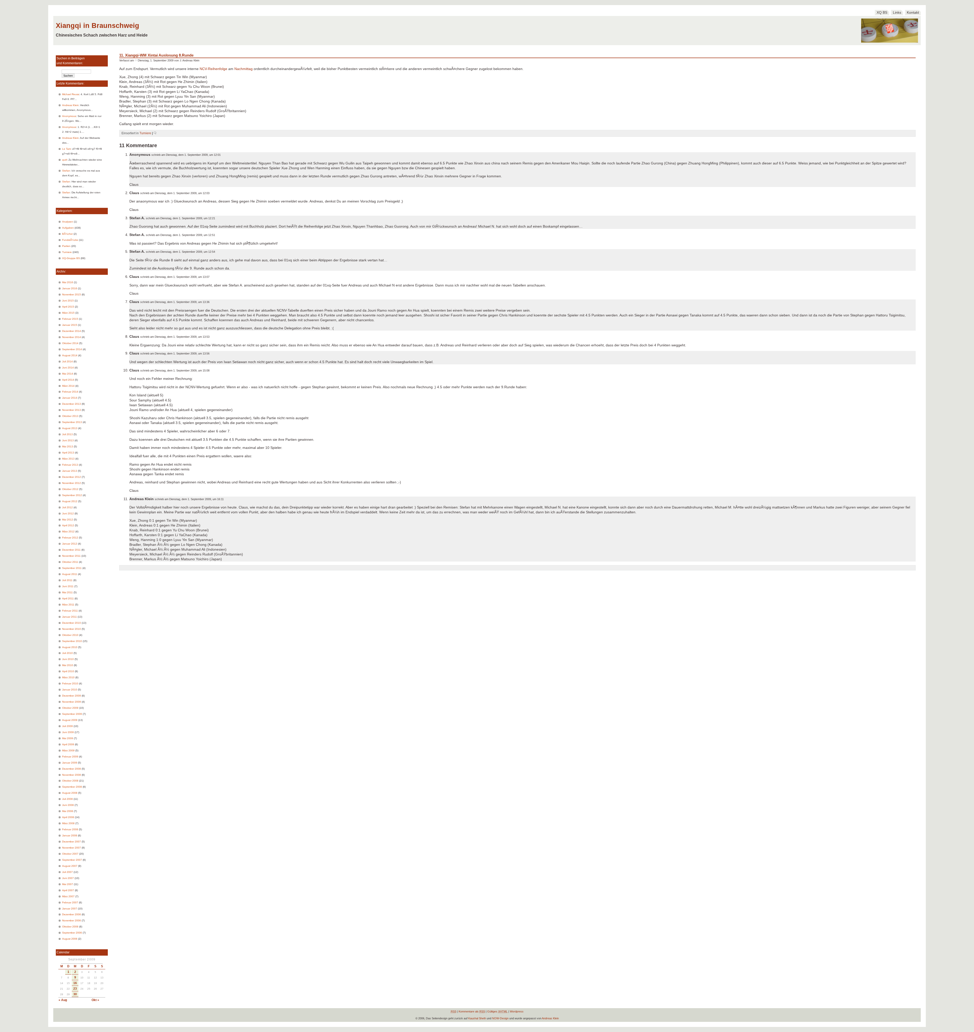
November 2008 (71, 774)
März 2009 (68, 750)
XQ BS (882, 12)
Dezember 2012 (71, 477)
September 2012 (72, 495)
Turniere (67, 252)
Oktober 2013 (70, 416)
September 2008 (72, 786)
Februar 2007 (70, 902)
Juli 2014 (67, 361)
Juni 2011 (68, 586)
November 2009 (71, 701)
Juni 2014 (68, 367)
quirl (64, 159)
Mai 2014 (67, 373)
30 (75, 994)
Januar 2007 (69, 908)
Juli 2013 (67, 434)
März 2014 (68, 385)
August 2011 (69, 574)
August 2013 (69, 428)
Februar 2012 (70, 537)
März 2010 (68, 677)
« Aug (63, 1000)
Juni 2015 (68, 300)
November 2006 (71, 920)
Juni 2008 (68, 805)
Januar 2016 (69, 288)
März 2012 (68, 531)
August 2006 (69, 938)
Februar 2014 (70, 391)
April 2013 (68, 452)
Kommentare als (472, 1011)
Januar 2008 (69, 835)
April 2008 (68, 817)
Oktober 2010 (70, 635)
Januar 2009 (69, 762)
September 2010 (72, 641)
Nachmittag (243, 69)
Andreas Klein (70, 105)
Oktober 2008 (70, 780)
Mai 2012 (67, 519)
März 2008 (68, 823)
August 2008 (69, 792)
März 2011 (68, 604)
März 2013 (68, 458)
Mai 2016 (67, 282)
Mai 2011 (67, 592)
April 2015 (68, 306)
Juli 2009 (67, 726)
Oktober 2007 (70, 853)
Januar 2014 (69, 397)
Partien (66, 246)
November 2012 (71, 483)
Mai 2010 (67, 665)
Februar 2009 (70, 756)
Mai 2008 (67, 811)
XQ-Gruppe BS (71, 258)
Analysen (67, 221)
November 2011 (71, 555)
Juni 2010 (68, 659)
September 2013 (72, 422)
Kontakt (913, 12)
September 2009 (72, 714)
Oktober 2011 (70, 562)
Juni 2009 (68, 732)
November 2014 (71, 337)
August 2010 (69, 647)
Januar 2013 (69, 470)
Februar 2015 (70, 318)
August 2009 (69, 720)
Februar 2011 (70, 610)
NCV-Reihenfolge (213, 69)
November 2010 (71, 629)
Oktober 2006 (70, 926)
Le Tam (66, 148)
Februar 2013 (70, 464)
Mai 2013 (67, 446)
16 (75, 983)
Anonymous (69, 116)
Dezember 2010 (71, 622)
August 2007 (69, 866)
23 (75, 988)
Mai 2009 (67, 738)
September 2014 (72, 349)
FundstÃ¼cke (70, 240)
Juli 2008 (67, 799)
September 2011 (72, 568)
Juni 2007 (68, 878)
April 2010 (68, 671)
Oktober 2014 (70, 343)
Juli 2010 (67, 653)
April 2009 (68, 744)
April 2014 (68, 379)
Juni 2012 (68, 513)
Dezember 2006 (71, 914)
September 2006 (72, 932)
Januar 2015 (69, 325)
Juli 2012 (67, 507)
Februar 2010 (70, 683)
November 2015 (71, 294)
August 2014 (69, 355)
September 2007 (72, 859)
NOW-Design (500, 1018)
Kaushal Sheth (477, 1018)
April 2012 (68, 525)
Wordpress (517, 1011)
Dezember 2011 (71, 549)
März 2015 (68, 312)
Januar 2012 (69, 543)
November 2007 (71, 847)
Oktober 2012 (70, 489)
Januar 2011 (69, 616)
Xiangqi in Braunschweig (97, 25)
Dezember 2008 (71, 768)
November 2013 (71, 410)
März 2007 (68, 896)
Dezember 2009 (71, 695)
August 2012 (69, 501)
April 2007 (68, 890)
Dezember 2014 (71, 331)
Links (897, 12)
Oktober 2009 (70, 707)
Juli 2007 (67, 872)
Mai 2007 (67, 884)
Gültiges (497, 1011)
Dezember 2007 (71, 841)
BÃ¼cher (67, 233)
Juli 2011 (67, 580)
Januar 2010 (69, 689)
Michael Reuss (70, 94)
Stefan (66, 170)
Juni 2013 (68, 440)
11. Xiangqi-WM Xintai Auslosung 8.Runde (156, 55)
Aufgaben (68, 227)
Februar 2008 (70, 829)
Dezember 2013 (71, 403)
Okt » (95, 1000)
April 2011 (68, 598)
